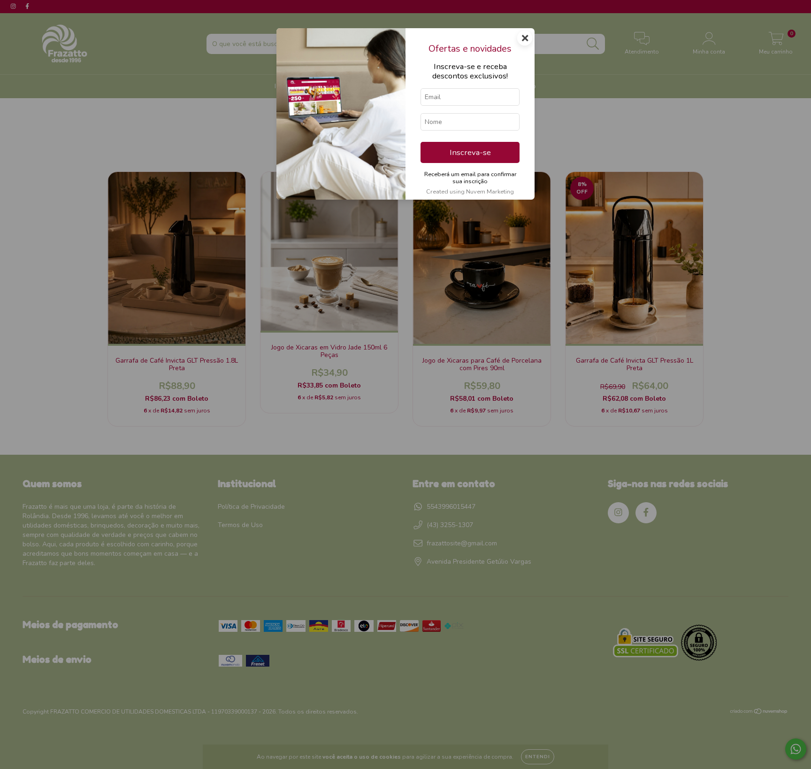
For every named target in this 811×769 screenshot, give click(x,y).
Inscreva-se (470, 152)
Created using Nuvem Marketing (470, 191)
